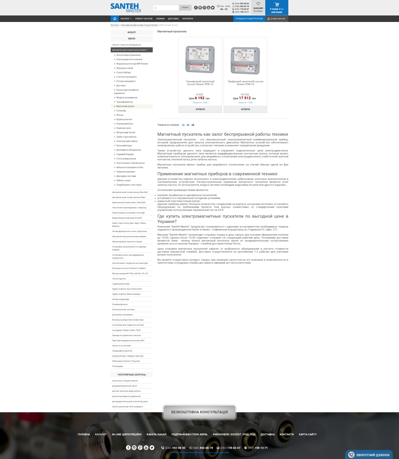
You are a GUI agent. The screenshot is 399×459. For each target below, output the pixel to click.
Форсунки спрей (124, 68)
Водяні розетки (124, 119)
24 (188, 125)
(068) (242, 6)
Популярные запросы (132, 374)
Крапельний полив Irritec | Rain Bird (128, 202)
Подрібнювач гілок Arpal (128, 185)
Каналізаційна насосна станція (127, 241)
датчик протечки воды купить (126, 391)
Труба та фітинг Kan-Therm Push (127, 289)
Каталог (125, 18)
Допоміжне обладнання (128, 150)
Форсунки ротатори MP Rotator (132, 63)
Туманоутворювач (125, 171)
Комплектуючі (123, 128)
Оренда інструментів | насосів (126, 335)
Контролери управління (128, 55)
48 (192, 125)
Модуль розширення (126, 97)
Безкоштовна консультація (199, 412)
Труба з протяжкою (126, 137)
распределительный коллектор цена (130, 401)
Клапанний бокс (124, 123)
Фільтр (131, 32)
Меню (131, 38)
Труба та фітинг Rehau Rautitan (126, 294)
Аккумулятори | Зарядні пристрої (127, 356)
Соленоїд (121, 110)
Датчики (120, 85)
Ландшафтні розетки (122, 351)
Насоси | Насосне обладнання (126, 45)
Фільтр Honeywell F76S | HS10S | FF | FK (130, 273)
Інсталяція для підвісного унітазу (128, 325)
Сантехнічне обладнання (216, 452)
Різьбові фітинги (120, 304)
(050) (242, 9)
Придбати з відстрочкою (249, 18)
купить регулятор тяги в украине (127, 406)
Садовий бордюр (125, 154)
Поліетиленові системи (123, 309)
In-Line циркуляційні (127, 434)
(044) (242, 3)
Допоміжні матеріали (122, 314)
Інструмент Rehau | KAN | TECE (126, 330)
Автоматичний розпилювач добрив (129, 236)
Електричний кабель (127, 141)
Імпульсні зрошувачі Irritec (129, 167)
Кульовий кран (124, 145)
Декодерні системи (126, 176)
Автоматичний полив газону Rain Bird (130, 192)
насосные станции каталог (125, 381)
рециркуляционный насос (124, 386)
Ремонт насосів (143, 18)
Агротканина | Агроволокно (130, 163)
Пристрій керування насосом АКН (128, 340)
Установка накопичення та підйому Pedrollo (129, 248)
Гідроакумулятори (121, 284)
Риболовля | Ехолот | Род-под (126, 361)
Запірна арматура (120, 299)
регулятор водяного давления (126, 396)
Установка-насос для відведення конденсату (128, 256)
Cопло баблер (123, 72)
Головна (115, 18)
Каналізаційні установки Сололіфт (128, 213)
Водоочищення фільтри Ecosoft (127, 218)
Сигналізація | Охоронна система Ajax (130, 263)
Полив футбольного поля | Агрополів (129, 231)
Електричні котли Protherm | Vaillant (128, 268)
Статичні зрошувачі (126, 77)
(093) (242, 12)
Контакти (188, 18)
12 (183, 125)
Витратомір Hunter (125, 132)
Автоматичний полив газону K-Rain (128, 197)
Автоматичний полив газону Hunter (129, 50)
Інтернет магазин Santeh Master (186, 452)
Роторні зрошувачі (125, 81)
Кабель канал (123, 180)
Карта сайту (308, 434)
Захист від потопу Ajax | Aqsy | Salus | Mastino (129, 224)
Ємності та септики (121, 345)
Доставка (173, 18)
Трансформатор (124, 102)
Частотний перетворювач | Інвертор (129, 207)
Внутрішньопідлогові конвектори (128, 320)
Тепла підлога (119, 278)
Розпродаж (117, 366)
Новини (160, 18)
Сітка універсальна (126, 158)
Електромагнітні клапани (129, 59)
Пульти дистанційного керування (126, 91)
